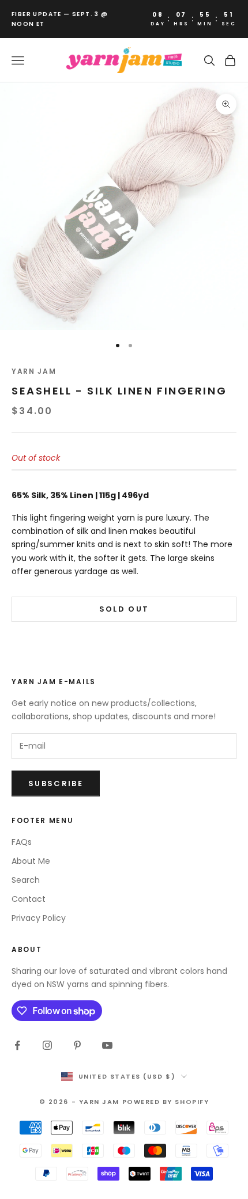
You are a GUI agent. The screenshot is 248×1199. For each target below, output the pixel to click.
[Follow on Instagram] (47, 1045)
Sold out (124, 609)
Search (26, 880)
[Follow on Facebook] (17, 1045)
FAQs (22, 842)
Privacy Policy (39, 918)
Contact (29, 899)
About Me (31, 861)
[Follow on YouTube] (107, 1045)
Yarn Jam (34, 371)
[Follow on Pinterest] (77, 1045)
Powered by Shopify (165, 1101)
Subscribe (55, 783)
